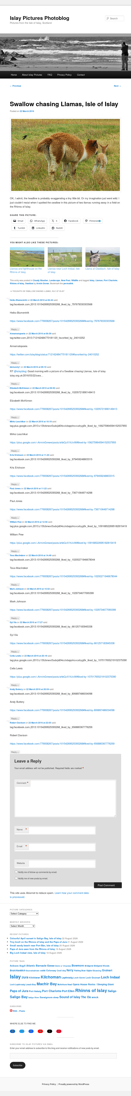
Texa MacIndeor (17, 555)
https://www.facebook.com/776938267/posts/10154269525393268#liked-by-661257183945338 (62, 643)
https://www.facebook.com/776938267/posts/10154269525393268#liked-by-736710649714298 (62, 509)
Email (22, 846)
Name (22, 829)
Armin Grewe (42, 283)
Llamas (99, 280)
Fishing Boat (80, 970)
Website (21, 863)
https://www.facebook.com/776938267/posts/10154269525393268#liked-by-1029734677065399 (63, 609)
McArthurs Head (64, 984)
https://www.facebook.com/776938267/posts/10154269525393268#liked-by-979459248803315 (62, 476)
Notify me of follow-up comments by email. (37, 872)
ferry (70, 970)
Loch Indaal (110, 977)
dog (64, 970)
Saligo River (33, 997)
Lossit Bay (31, 984)
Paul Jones (15, 488)
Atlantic (30, 965)
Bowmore (78, 965)
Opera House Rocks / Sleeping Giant (93, 984)
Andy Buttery (16, 689)
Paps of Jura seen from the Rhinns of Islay (32, 949)
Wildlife (74, 280)
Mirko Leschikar (18, 421)
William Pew (15, 521)
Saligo (112, 991)
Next (117, 85)
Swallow (29, 283)
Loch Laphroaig (17, 984)
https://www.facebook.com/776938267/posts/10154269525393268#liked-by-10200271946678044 (63, 576)
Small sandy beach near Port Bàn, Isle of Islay (34, 945)
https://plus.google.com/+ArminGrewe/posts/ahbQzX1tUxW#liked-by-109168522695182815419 (63, 542)
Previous (15, 85)
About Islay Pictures (32, 74)
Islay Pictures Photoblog (39, 17)
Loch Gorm (79, 977)
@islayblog (20, 371)
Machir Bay (47, 983)
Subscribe (17, 1065)
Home (14, 74)
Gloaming (96, 970)
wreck (95, 997)
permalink (68, 283)
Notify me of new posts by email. (33, 878)
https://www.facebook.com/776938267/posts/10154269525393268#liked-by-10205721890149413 (63, 409)
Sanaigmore (46, 997)
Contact (81, 74)
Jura (24, 977)
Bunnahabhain (32, 970)
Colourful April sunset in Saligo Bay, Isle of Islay (35, 938)
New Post (65, 280)
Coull (59, 970)
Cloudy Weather (40, 280)
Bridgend (89, 965)
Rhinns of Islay (17, 283)
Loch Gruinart (93, 977)
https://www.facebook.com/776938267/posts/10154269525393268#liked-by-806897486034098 (62, 710)
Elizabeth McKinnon (19, 388)
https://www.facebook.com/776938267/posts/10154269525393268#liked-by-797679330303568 (62, 321)
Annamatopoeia (17, 333)
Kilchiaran (34, 977)
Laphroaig (67, 977)
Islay (92, 280)
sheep (56, 997)
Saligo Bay (19, 996)
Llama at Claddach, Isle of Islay (102, 268)
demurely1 (15, 366)
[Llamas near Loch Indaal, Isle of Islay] (65, 257)
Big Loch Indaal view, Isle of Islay (28, 952)
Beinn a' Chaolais (63, 966)
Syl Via (13, 622)
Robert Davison (17, 722)
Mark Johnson (17, 588)
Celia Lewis (15, 655)
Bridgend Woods (101, 965)
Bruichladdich (17, 970)
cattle (43, 970)
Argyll (22, 965)
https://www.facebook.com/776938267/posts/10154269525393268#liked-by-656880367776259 (62, 743)
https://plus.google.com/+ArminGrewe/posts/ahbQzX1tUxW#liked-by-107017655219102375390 (63, 676)
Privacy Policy (64, 74)
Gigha (89, 970)
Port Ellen (68, 991)
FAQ (50, 74)
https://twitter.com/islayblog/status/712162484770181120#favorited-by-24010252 (54, 354)
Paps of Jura (19, 990)
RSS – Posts (18, 1010)
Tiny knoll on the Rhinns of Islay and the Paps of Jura (38, 941)
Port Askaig (35, 991)
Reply (15, 329)
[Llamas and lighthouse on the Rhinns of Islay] (27, 257)
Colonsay (51, 970)
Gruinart (107, 970)
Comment (22, 783)
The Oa (86, 997)
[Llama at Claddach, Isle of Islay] (102, 257)
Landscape (54, 280)
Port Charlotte (110, 280)
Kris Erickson (16, 454)
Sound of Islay (69, 997)
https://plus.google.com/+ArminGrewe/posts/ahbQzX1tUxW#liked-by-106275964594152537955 (63, 442)
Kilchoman (51, 977)
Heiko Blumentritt (18, 300)
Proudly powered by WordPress (74, 1084)
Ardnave (14, 965)
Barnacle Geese (45, 965)
